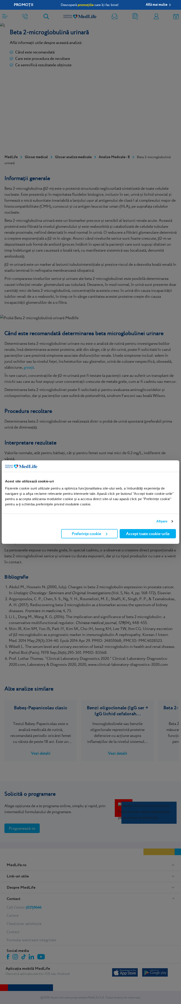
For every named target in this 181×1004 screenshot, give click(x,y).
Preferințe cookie (86, 533)
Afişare (162, 521)
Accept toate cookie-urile (148, 533)
